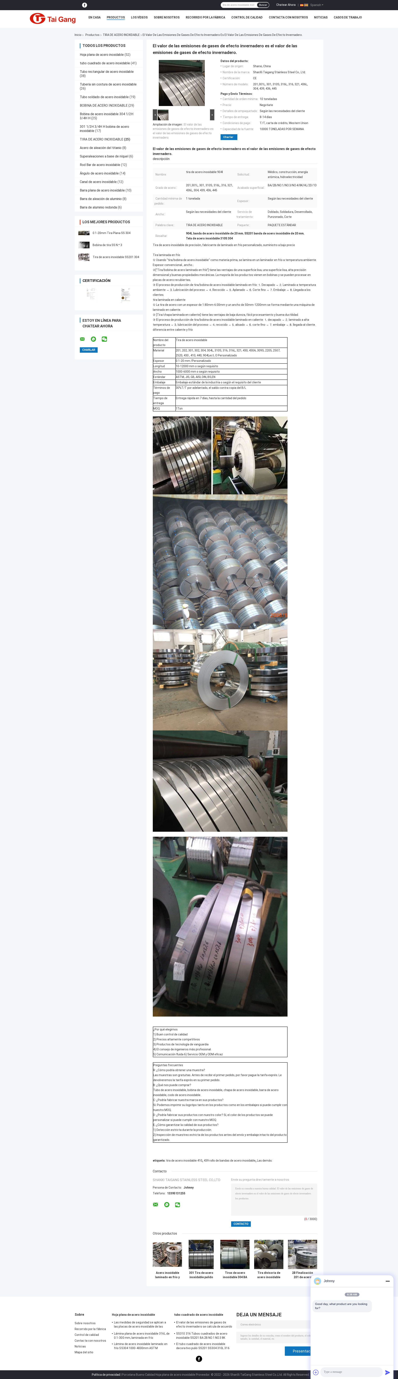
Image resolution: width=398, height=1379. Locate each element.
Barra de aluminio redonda (98, 207)
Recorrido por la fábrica (205, 17)
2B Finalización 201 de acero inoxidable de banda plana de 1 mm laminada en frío (302, 1275)
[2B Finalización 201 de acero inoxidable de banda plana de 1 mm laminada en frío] (302, 1254)
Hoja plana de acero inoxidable (102, 55)
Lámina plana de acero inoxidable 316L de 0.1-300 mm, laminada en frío (142, 1335)
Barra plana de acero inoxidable (102, 190)
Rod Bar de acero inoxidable (100, 165)
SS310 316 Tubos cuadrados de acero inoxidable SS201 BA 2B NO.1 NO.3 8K (201, 1335)
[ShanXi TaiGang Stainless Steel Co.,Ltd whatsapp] (96, 339)
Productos (116, 17)
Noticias (321, 17)
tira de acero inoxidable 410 (184, 1160)
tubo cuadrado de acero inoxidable (105, 63)
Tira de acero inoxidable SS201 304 (116, 257)
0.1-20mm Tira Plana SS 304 (111, 233)
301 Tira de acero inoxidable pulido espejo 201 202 (201, 1275)
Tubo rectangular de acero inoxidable (107, 72)
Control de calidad (247, 17)
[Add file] (316, 1372)
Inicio (78, 35)
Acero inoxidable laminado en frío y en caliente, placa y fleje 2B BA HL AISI (167, 1275)
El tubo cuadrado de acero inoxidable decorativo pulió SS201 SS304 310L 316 (202, 1346)
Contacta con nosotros (288, 17)
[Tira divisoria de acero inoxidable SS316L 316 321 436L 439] (268, 1254)
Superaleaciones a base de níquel (104, 156)
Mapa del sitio (84, 1352)
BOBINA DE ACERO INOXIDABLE (103, 105)
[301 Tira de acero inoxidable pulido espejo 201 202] (201, 1254)
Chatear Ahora (286, 4)
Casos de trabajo (348, 17)
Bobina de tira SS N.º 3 (107, 245)
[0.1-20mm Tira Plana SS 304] (84, 233)
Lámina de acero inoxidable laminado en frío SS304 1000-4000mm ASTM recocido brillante (140, 1346)
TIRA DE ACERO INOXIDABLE (121, 35)
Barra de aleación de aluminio (101, 199)
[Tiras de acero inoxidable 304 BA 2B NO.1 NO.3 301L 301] (235, 1254)
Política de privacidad (106, 1374)
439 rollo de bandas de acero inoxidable (230, 1160)
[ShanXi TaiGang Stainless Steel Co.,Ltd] (52, 18)
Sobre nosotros (167, 17)
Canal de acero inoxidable (98, 182)
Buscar (263, 5)
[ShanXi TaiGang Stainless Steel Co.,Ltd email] (85, 339)
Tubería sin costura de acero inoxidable (108, 84)
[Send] (387, 1372)
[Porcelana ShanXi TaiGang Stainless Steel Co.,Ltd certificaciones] (92, 295)
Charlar (228, 137)
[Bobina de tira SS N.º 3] (84, 245)
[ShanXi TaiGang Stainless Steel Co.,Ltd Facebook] (84, 5)
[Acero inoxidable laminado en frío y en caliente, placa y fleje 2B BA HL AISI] (167, 1254)
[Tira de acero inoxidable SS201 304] (84, 257)
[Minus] (387, 1281)
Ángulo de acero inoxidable (99, 173)
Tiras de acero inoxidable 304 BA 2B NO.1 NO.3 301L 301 (235, 1275)
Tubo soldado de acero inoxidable (104, 97)
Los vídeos (139, 17)
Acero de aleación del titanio (100, 148)
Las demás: (264, 1160)
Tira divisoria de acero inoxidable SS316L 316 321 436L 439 (268, 1275)
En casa (95, 17)
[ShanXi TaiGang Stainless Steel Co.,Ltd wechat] (107, 339)
